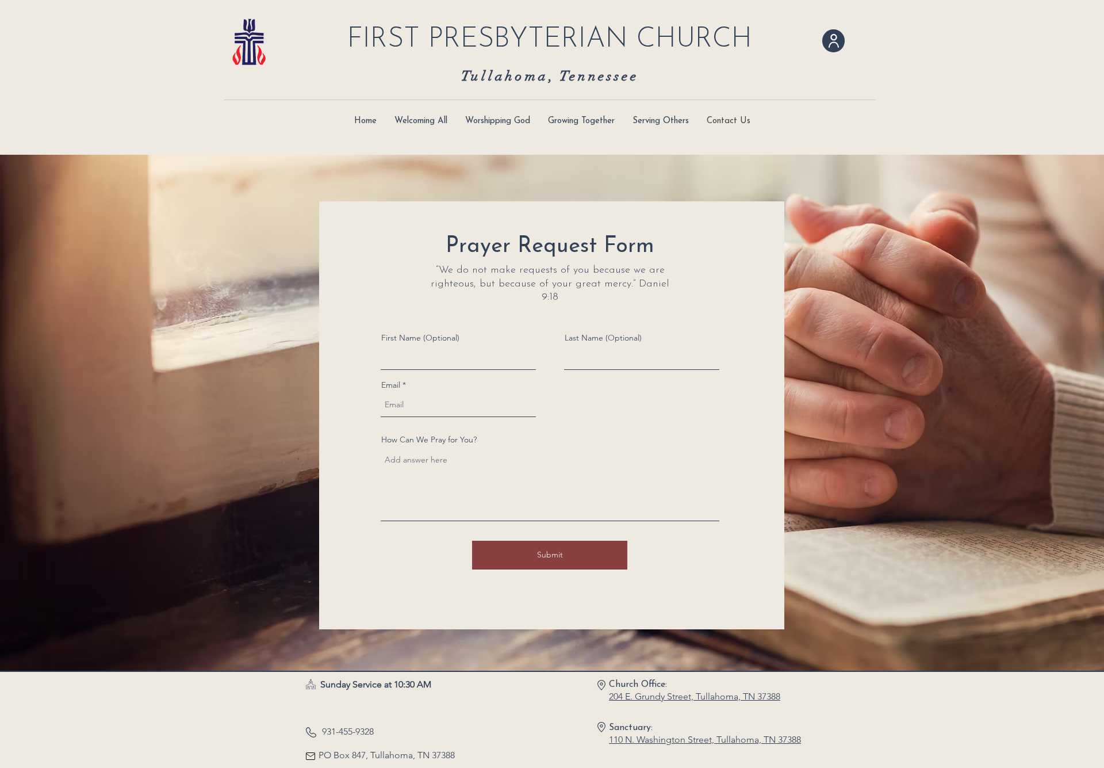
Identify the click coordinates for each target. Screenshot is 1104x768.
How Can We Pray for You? (429, 439)
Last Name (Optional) (603, 338)
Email (390, 385)
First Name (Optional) (420, 338)
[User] (833, 40)
